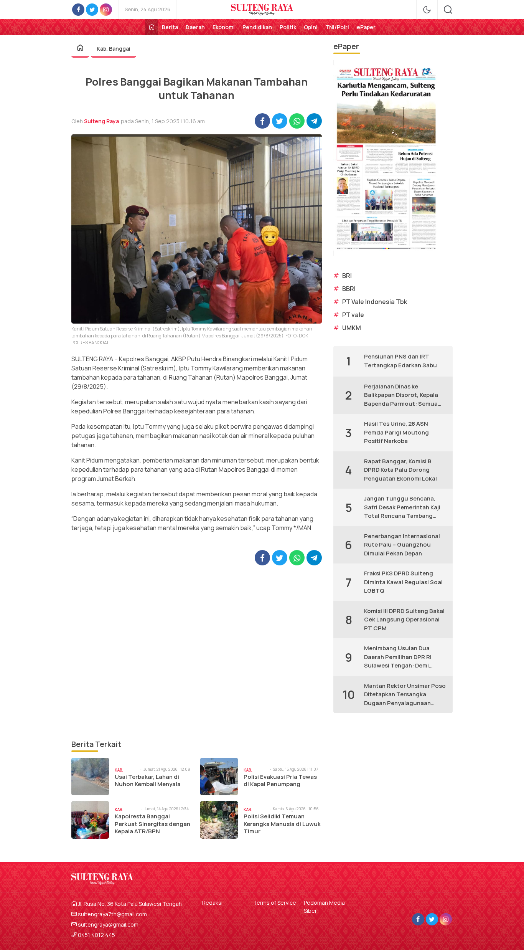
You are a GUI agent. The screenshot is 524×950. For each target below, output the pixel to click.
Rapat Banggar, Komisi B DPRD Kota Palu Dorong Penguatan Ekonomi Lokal (400, 469)
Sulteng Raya (101, 121)
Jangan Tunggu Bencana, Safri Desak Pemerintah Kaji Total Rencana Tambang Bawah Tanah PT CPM (402, 507)
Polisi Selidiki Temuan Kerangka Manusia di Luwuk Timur (282, 824)
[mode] (427, 9)
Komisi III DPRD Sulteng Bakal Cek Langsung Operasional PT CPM (404, 619)
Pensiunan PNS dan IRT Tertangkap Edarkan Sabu (400, 360)
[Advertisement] (196, 652)
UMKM (351, 328)
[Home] (151, 27)
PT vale (353, 315)
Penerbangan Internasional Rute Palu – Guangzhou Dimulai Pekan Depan (402, 544)
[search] (448, 9)
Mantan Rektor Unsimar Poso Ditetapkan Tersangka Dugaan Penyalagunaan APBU (405, 695)
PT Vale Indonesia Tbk (374, 301)
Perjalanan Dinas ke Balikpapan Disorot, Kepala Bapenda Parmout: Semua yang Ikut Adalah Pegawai (401, 395)
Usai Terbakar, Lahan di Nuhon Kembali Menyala (148, 780)
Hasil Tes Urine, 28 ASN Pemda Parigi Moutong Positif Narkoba (396, 432)
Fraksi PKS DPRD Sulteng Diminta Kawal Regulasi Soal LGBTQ (403, 582)
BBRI (349, 288)
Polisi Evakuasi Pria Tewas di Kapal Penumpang (280, 780)
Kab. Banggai (113, 48)
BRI (347, 275)
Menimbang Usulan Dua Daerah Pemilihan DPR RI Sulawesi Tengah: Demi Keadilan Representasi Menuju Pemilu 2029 (398, 657)
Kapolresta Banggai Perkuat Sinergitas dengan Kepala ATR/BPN (152, 824)
